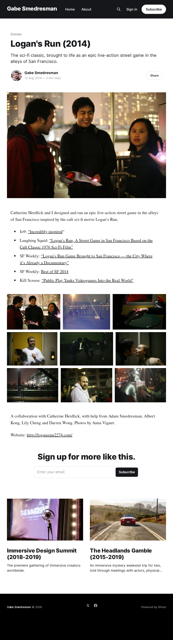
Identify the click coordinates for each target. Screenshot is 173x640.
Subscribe (154, 9)
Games (16, 34)
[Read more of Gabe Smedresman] (16, 75)
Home (70, 9)
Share (154, 75)
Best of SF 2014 (54, 271)
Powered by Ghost (153, 607)
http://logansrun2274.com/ (49, 435)
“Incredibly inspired (45, 231)
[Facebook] (95, 605)
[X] (88, 605)
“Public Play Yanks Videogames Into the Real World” (88, 280)
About (86, 9)
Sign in (131, 9)
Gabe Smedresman (32, 9)
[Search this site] (118, 9)
